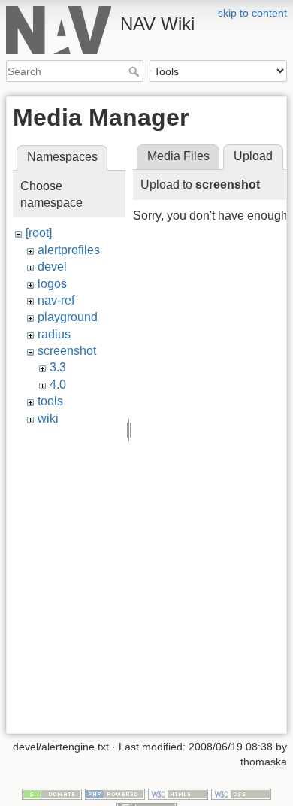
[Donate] (52, 793)
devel (52, 266)
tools (50, 401)
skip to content (252, 13)
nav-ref (56, 300)
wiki (48, 418)
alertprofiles (69, 250)
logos (52, 283)
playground (68, 317)
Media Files (178, 156)
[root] (39, 232)
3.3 (58, 367)
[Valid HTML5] (178, 793)
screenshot (67, 350)
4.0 (58, 384)
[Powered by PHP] (115, 793)
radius (54, 334)
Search (135, 71)
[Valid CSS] (241, 793)
